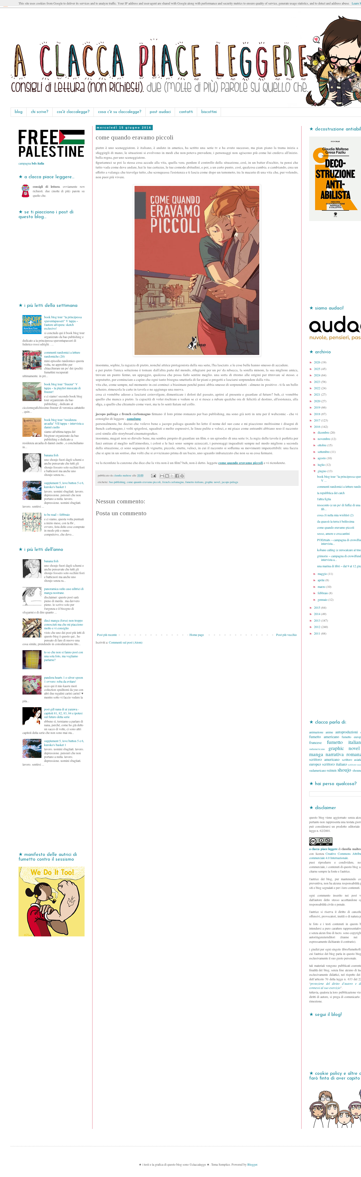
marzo (322, 586)
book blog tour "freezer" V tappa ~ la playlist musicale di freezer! (62, 388)
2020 (317, 401)
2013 (317, 620)
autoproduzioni (346, 731)
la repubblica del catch (331, 493)
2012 (317, 627)
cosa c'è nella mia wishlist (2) (335, 515)
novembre (324, 439)
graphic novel (212, 482)
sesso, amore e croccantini (333, 533)
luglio (322, 464)
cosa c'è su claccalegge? (119, 112)
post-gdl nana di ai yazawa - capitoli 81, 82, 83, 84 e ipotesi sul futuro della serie (63, 713)
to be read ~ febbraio (57, 514)
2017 (317, 420)
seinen (331, 770)
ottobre (322, 445)
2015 (317, 607)
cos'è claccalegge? (73, 112)
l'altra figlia (324, 499)
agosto (322, 458)
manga (316, 754)
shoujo (344, 769)
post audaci (160, 112)
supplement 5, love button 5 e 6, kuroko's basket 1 (64, 485)
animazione (316, 732)
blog (18, 112)
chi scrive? (39, 112)
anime (329, 732)
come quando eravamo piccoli (240, 462)
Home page (196, 634)
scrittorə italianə (334, 764)
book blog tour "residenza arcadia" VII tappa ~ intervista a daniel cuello (64, 423)
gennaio (323, 599)
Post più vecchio (286, 634)
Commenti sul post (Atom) (125, 642)
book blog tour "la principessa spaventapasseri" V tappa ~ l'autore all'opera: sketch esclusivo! (63, 322)
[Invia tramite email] (162, 476)
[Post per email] (153, 475)
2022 (317, 388)
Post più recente (107, 634)
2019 (317, 407)
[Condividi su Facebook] (177, 476)
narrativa (335, 754)
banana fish (51, 455)
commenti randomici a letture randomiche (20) (62, 354)
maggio (323, 573)
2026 (317, 362)
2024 (317, 375)
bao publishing (117, 482)
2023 (317, 381)
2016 (317, 426)
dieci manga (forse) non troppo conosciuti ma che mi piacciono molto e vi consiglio (63, 624)
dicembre (324, 432)
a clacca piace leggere (323, 849)
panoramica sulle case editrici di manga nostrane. (64, 590)
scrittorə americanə (324, 759)
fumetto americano (324, 736)
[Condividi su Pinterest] (182, 476)
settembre (324, 451)
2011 (317, 633)
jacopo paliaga (230, 482)
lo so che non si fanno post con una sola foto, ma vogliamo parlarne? (63, 656)
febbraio (323, 593)
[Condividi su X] (172, 476)
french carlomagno (173, 482)
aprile (321, 580)
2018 (317, 414)
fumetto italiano (194, 482)
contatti (186, 112)
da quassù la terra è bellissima (335, 521)
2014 (317, 614)
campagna (31, 163)
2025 (317, 369)
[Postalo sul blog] (167, 476)
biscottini (209, 112)
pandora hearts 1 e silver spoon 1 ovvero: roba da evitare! (63, 679)
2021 (317, 394)
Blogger (252, 1164)
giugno (322, 471)
